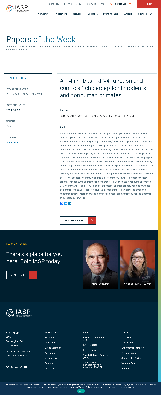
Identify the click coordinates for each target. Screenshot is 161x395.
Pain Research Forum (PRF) (94, 338)
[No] (158, 388)
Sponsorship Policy (131, 358)
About (79, 4)
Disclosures (127, 343)
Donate (68, 4)
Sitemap (125, 368)
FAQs (103, 4)
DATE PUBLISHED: (16, 105)
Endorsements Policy (132, 348)
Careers (49, 363)
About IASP (51, 368)
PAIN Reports (90, 345)
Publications (51, 332)
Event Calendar (53, 348)
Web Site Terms (129, 363)
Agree (81, 391)
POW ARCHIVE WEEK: (17, 89)
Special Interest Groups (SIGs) (95, 356)
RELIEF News (90, 350)
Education (50, 343)
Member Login (121, 4)
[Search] (111, 4)
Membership (51, 358)
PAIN (85, 332)
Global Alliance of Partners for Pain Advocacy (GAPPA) (93, 365)
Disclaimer (126, 337)
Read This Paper (74, 220)
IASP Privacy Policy (83, 387)
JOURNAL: (11, 121)
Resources (50, 337)
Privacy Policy (128, 353)
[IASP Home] (17, 8)
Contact (91, 4)
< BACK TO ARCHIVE (17, 78)
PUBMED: (11, 137)
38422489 (12, 142)
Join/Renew (53, 4)
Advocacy (50, 353)
